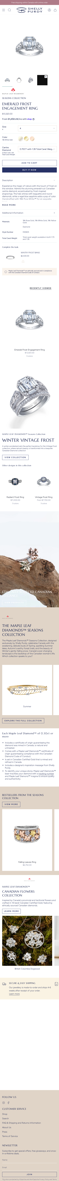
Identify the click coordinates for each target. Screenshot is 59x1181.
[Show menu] (3, 10)
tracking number (46, 773)
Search (5, 1118)
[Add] (23, 261)
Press (4, 1131)
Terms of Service (10, 1136)
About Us (6, 1127)
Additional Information (12, 213)
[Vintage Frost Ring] (44, 481)
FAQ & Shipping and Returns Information (21, 1123)
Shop (4, 1114)
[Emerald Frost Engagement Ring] (29, 319)
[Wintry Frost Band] (10, 257)
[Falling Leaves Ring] (27, 834)
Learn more (14, 993)
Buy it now (30, 170)
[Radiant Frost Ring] (15, 481)
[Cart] (55, 10)
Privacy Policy (44, 1179)
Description (7, 180)
